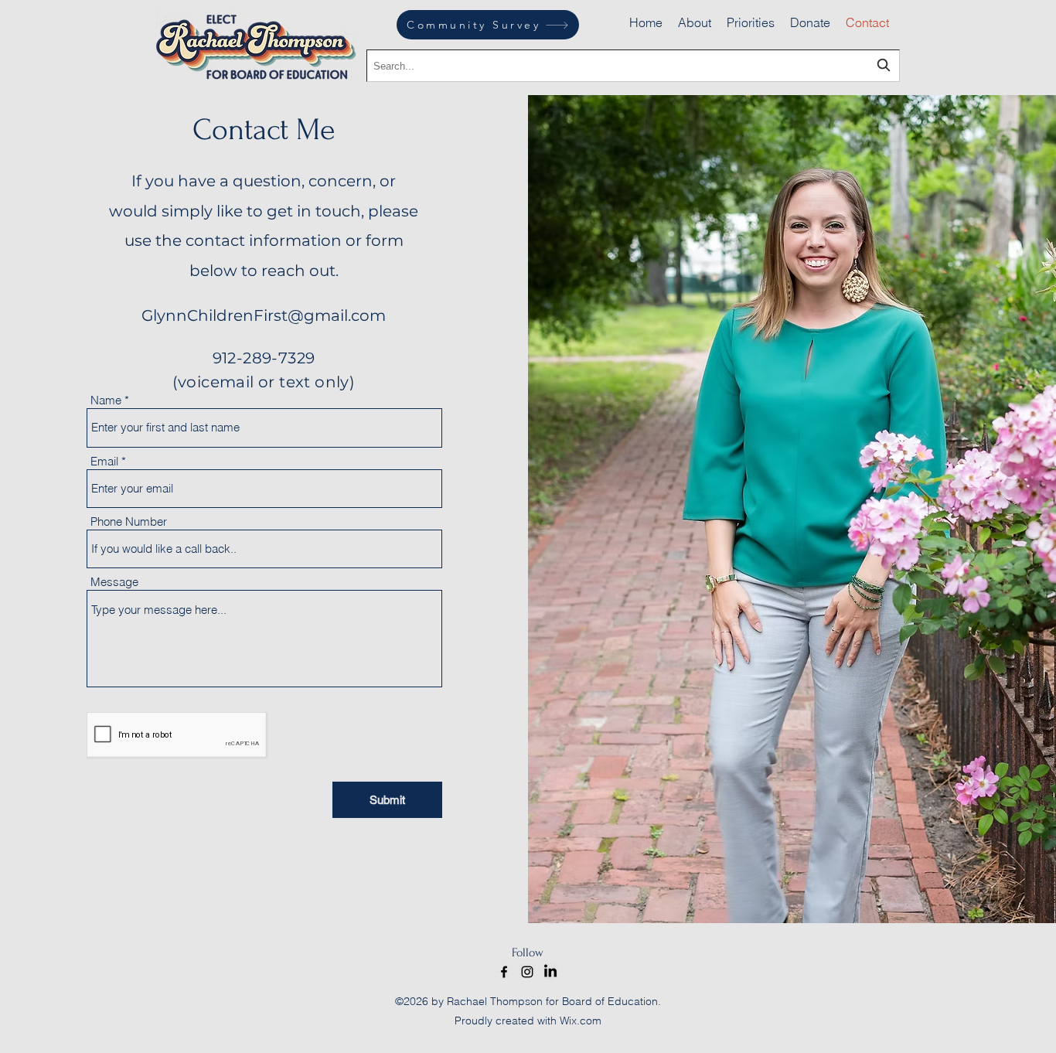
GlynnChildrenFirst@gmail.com (263, 315)
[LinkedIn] (550, 972)
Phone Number (128, 521)
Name (105, 400)
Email (104, 461)
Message (114, 582)
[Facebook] (504, 972)
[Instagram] (527, 972)
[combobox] (633, 65)
